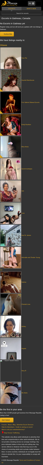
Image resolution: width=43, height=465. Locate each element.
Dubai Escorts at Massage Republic (9, 3)
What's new (31, 8)
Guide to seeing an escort (24, 427)
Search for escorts (22, 13)
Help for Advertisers (8, 427)
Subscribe (7, 34)
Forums (4, 424)
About (10, 424)
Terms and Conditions (26, 460)
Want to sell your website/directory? (13, 429)
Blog (14, 424)
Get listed (6, 420)
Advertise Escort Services (25, 424)
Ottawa (3, 45)
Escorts (11, 8)
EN (30, 3)
